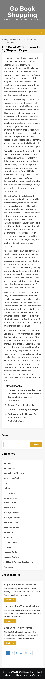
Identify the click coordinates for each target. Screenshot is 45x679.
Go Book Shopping (22, 12)
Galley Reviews (10, 498)
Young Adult (9, 567)
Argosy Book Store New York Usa (21, 584)
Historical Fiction (11, 503)
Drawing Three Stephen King (22, 405)
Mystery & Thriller (12, 527)
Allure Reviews (10, 468)
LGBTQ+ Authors (11, 512)
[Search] (40, 32)
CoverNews (23, 675)
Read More (10, 600)
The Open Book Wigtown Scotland (22, 606)
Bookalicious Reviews (13, 478)
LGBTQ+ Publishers (12, 517)
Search (6, 435)
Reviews (7, 547)
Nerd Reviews (10, 532)
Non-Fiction (9, 537)
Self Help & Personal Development (19, 562)
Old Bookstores (10, 542)
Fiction (7, 488)
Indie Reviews (10, 508)
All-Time (7, 463)
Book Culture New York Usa (18, 627)
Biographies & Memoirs (14, 473)
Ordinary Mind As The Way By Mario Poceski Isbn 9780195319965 (22, 417)
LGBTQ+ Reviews (11, 522)
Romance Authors (11, 552)
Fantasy (7, 483)
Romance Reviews (11, 557)
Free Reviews (9, 493)
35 (26, 653)
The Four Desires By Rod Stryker (23, 409)
